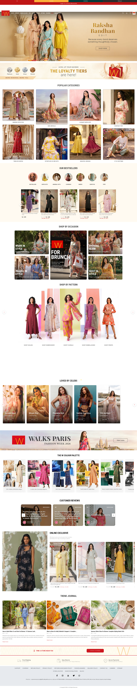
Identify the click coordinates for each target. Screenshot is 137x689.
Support (17, 668)
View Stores (95, 650)
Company (25, 668)
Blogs (82, 671)
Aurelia (51, 1)
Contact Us (103, 668)
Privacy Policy (47, 668)
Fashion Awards (79, 668)
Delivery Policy (92, 668)
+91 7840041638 (60, 679)
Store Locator (58, 671)
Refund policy (35, 668)
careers (112, 668)
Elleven (120, 1)
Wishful (85, 1)
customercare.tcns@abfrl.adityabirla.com (41, 679)
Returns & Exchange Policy (63, 668)
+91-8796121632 (75, 679)
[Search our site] (123, 13)
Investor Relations (71, 671)
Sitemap (119, 668)
